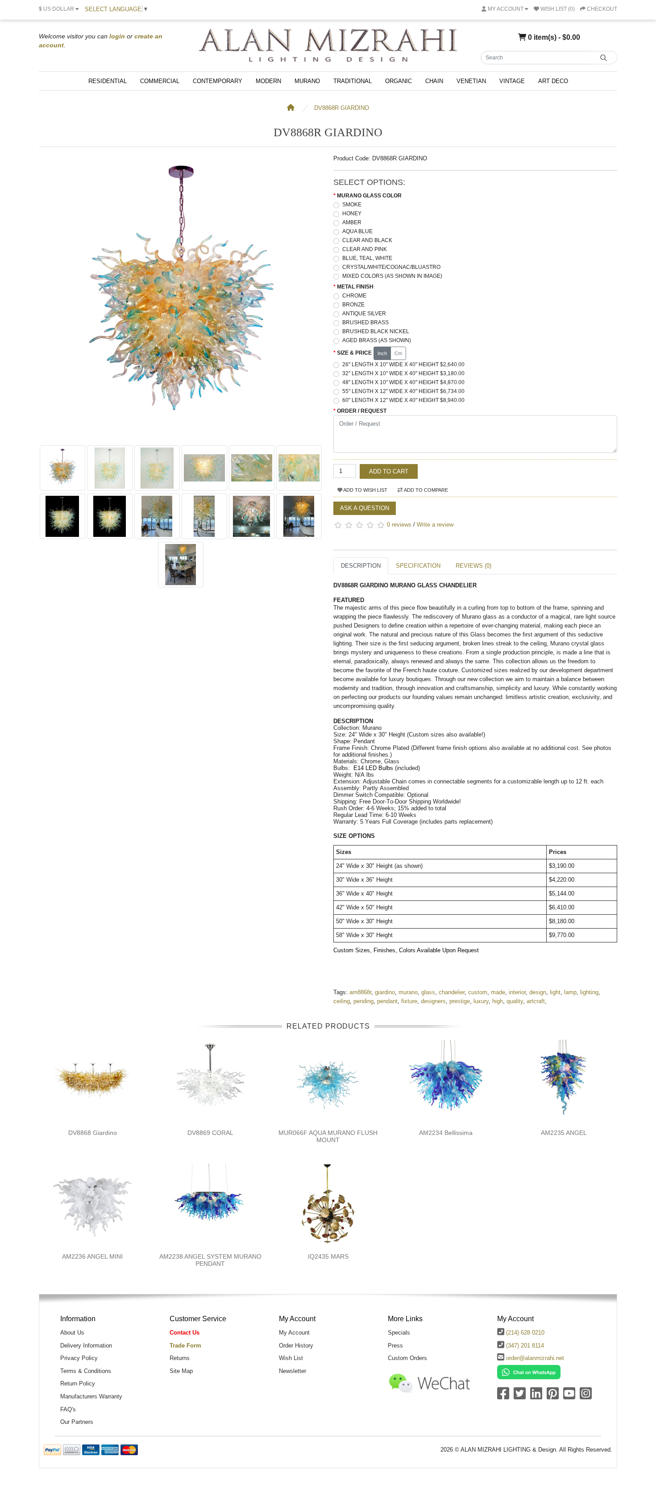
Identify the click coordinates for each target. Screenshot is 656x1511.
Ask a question (364, 508)
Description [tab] (361, 565)
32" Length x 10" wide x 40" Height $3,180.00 (403, 373)
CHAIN (434, 81)
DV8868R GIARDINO (341, 108)
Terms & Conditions (85, 1371)
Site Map (181, 1371)
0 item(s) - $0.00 (553, 37)
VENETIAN (471, 81)
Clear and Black (367, 240)
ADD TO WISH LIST (364, 490)
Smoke (351, 204)
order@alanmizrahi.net (535, 1358)
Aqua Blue (357, 231)
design (537, 992)
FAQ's (68, 1409)
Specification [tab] (418, 565)
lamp (570, 992)
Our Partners (76, 1422)
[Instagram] (586, 1396)
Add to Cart (388, 471)
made (498, 992)
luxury (481, 1001)
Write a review (435, 524)
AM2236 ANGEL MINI (92, 1256)
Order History (296, 1345)
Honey (351, 213)
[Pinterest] (553, 1396)
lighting (589, 992)
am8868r (360, 992)
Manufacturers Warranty (91, 1396)
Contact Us (184, 1332)
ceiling (341, 1001)
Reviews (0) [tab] (473, 565)
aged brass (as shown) (376, 340)
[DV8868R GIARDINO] (181, 436)
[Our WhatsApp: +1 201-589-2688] (529, 1371)
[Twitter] (520, 1396)
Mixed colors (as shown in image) (392, 276)
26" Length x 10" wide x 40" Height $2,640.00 (403, 364)
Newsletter (292, 1371)
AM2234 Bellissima (446, 1132)
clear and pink (364, 249)
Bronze (353, 304)
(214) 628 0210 (525, 1332)
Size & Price (354, 353)
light (555, 992)
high (497, 1001)
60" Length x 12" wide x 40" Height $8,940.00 (403, 400)
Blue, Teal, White (367, 258)
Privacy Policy (79, 1358)
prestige (459, 1001)
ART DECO (553, 81)
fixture (409, 1001)
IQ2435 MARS (328, 1256)
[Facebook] (503, 1396)
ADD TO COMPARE (425, 490)
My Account (294, 1332)
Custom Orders (407, 1358)
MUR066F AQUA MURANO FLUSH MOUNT (328, 1136)
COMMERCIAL (159, 81)
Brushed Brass (365, 322)
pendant (387, 1001)
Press (395, 1345)
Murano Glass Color (369, 196)
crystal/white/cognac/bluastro (391, 267)
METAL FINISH (355, 287)
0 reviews (399, 524)
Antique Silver (364, 313)
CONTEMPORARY (217, 81)
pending (363, 1001)
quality (515, 1001)
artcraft (536, 1001)
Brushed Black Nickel (375, 331)
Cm (398, 353)
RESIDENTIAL (107, 81)
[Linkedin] (536, 1396)
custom (477, 992)
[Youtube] (569, 1396)
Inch (382, 353)
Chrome (354, 296)
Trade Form (185, 1345)
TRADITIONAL (352, 81)
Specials (399, 1332)
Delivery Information (86, 1345)
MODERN (268, 81)
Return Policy (77, 1383)
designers (433, 1001)
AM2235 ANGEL (564, 1132)
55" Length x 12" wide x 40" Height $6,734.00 (403, 391)
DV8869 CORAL (210, 1132)
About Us (72, 1332)
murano (408, 992)
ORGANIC (398, 81)
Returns (180, 1358)
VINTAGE (512, 81)
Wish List (291, 1358)
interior (517, 992)
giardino (385, 992)
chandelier (452, 992)
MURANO (307, 81)
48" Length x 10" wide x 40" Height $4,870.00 (403, 382)
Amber (351, 222)
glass (428, 992)
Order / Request (361, 411)
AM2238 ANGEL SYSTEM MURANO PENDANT (210, 1260)
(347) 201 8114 (525, 1345)
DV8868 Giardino (92, 1132)
